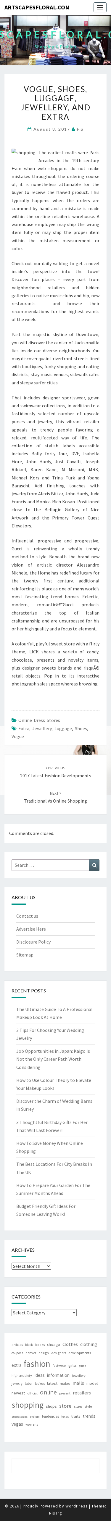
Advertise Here (31, 929)
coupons (17, 1353)
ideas (39, 1375)
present (64, 1393)
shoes (81, 728)
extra (23, 728)
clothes (70, 1344)
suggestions (20, 1417)
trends (89, 1416)
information (58, 1375)
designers (58, 1353)
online (48, 1392)
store (65, 1405)
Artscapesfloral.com (37, 7)
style (88, 1406)
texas (65, 1416)
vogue (18, 736)
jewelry (17, 1383)
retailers (82, 1393)
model (92, 1383)
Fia (80, 129)
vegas (17, 1424)
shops (51, 1406)
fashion (37, 1363)
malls (78, 1383)
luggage (63, 728)
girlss (72, 1365)
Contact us (27, 916)
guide (82, 1366)
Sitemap (24, 955)
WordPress (76, 1506)
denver (30, 1353)
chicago (53, 1344)
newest (18, 1393)
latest (52, 1383)
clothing (88, 1344)
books (40, 1345)
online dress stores (39, 720)
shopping (28, 1404)
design (43, 1353)
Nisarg (55, 1513)
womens (31, 1424)
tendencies (50, 1416)
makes (65, 1383)
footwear (59, 1365)
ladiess (40, 1383)
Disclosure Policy (33, 942)
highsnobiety (22, 1375)
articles (17, 1344)
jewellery (42, 728)
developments (79, 1353)
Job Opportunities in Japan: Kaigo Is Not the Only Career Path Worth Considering (53, 1059)
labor (29, 1383)
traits (76, 1416)
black (29, 1345)
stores (78, 1406)
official (32, 1393)
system (35, 1416)
